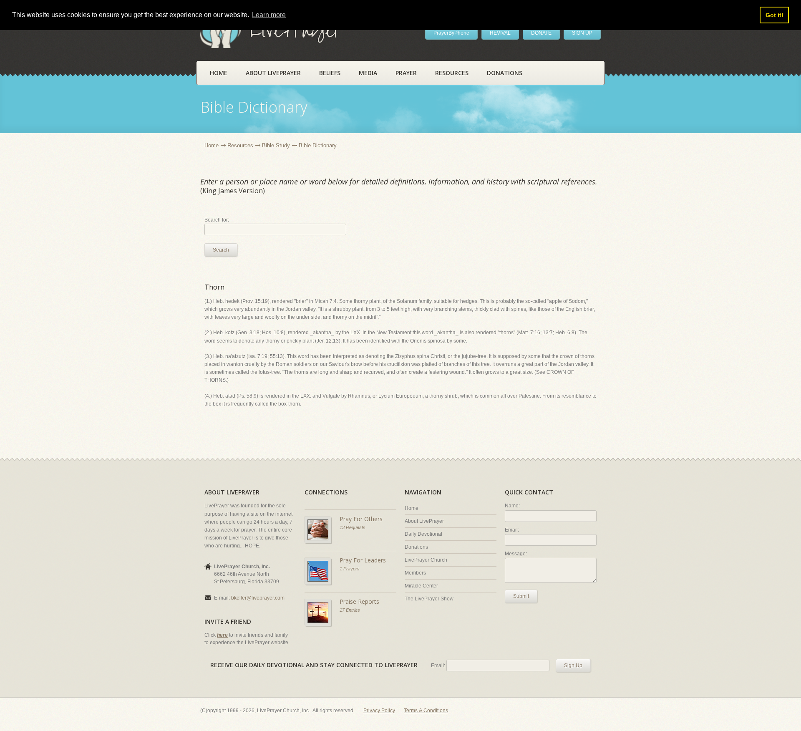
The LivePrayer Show (429, 599)
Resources (452, 73)
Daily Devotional (423, 534)
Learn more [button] (269, 14)
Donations (504, 73)
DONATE (541, 33)
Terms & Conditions (426, 710)
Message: (516, 554)
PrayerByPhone (451, 33)
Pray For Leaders (363, 560)
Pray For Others (361, 519)
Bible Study (276, 145)
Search (221, 250)
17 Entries (350, 610)
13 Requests (352, 527)
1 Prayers (350, 568)
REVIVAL (500, 33)
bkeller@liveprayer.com (258, 598)
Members (415, 573)
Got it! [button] (774, 15)
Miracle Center (421, 586)
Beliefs (329, 73)
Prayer (406, 73)
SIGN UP (582, 33)
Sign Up (573, 665)
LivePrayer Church (426, 560)
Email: (512, 530)
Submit (521, 596)
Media (368, 73)
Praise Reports (359, 601)
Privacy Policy (379, 710)
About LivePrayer (273, 73)
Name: (512, 506)
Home (218, 73)
